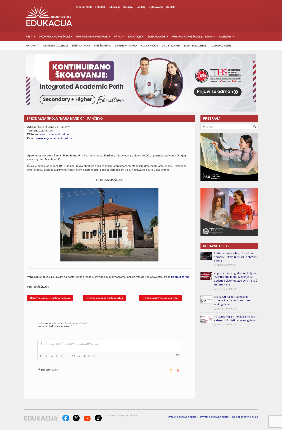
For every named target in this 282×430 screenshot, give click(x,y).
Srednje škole (84, 7)
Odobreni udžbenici (55, 45)
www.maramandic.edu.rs (54, 134)
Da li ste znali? (171, 45)
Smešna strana (81, 45)
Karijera (128, 7)
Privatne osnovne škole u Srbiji (160, 298)
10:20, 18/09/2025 (225, 324)
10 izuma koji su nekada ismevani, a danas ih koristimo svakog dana (235, 318)
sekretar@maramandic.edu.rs (54, 138)
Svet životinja (102, 45)
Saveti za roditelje (195, 45)
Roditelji (141, 7)
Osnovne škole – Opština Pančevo (50, 298)
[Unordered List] (68, 356)
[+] (94, 355)
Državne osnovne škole (182, 416)
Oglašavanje (156, 7)
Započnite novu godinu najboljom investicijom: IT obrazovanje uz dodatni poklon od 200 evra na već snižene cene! (235, 278)
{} (89, 355)
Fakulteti (100, 7)
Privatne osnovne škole (214, 416)
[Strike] (57, 356)
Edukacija (114, 7)
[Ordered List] (62, 356)
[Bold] (41, 356)
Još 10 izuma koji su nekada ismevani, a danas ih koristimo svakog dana (232, 300)
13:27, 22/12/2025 (225, 288)
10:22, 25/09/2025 (225, 308)
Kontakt (170, 7)
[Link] (84, 356)
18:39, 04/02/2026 (225, 265)
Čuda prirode (149, 45)
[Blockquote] (73, 356)
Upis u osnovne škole (245, 416)
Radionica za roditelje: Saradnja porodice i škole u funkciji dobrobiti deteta (235, 256)
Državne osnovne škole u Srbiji (104, 298)
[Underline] (52, 356)
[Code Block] (79, 356)
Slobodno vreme (220, 45)
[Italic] (46, 356)
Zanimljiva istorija (126, 45)
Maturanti (32, 45)
